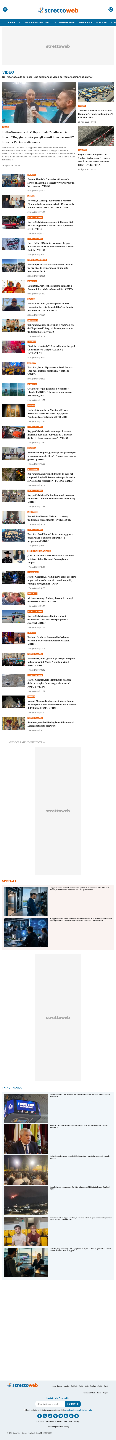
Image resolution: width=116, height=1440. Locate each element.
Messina (66, 1386)
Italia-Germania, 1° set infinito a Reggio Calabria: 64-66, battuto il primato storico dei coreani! (80, 1095)
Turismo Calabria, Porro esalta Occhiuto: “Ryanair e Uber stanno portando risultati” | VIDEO (49, 640)
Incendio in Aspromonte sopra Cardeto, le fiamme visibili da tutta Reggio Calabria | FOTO (80, 1188)
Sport (106, 1386)
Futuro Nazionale (65, 22)
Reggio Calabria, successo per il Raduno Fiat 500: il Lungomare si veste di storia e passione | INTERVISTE (50, 225)
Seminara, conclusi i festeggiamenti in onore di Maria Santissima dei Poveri (50, 723)
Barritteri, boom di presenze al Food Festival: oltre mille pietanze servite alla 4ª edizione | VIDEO (50, 370)
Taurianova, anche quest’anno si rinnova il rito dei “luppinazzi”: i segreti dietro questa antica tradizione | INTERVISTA (50, 328)
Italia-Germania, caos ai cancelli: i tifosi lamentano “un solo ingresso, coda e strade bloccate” (79, 1157)
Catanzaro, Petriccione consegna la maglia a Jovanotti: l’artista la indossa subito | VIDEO (49, 287)
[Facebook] (39, 1416)
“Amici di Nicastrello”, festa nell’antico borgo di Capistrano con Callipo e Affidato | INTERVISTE (51, 349)
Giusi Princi (85, 22)
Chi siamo (40, 1421)
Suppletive (14, 22)
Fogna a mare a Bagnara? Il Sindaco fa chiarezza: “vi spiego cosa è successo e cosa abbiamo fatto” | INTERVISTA (94, 159)
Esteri (99, 1393)
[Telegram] (55, 1416)
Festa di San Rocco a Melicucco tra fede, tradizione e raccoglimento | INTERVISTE (49, 518)
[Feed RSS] (71, 1416)
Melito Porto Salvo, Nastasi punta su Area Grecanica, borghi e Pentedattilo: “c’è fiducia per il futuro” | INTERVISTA (50, 307)
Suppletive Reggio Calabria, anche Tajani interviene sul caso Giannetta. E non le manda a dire (78, 1126)
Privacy (76, 1421)
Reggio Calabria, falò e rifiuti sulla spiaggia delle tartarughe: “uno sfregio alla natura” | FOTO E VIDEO (49, 683)
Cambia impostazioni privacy (58, 1426)
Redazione (50, 1421)
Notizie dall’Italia (89, 1393)
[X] (50, 1416)
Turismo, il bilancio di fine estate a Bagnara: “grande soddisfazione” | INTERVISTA (95, 114)
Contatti (58, 1421)
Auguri (105, 1393)
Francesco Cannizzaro (37, 22)
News (54, 1386)
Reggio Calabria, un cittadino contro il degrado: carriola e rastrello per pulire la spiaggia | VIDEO (48, 619)
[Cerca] (110, 9)
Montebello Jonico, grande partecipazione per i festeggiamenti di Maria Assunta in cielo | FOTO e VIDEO (51, 662)
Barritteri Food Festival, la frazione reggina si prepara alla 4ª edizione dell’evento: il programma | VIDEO (50, 537)
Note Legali (67, 1421)
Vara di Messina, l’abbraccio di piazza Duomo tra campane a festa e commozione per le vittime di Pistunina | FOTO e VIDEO (51, 704)
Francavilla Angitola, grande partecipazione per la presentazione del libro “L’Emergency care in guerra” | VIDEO (51, 456)
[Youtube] (60, 1416)
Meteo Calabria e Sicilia (93, 1386)
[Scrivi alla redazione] (76, 1416)
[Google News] (66, 1416)
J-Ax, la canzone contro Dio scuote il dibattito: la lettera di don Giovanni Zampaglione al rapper (50, 559)
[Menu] (5, 9)
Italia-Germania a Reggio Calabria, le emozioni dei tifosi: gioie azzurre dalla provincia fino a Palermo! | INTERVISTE (81, 1219)
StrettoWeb (17, 1433)
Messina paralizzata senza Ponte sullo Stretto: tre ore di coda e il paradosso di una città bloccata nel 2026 (50, 268)
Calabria (74, 1386)
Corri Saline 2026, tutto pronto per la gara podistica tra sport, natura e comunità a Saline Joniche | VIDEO (50, 246)
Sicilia (81, 1386)
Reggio (59, 1386)
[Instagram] (45, 1416)
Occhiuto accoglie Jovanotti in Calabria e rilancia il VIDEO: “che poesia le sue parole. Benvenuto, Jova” (49, 392)
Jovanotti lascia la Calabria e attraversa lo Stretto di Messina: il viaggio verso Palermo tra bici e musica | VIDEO (50, 182)
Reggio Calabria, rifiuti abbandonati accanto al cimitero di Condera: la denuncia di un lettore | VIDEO (51, 498)
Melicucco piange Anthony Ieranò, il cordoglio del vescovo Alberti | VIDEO (50, 599)
